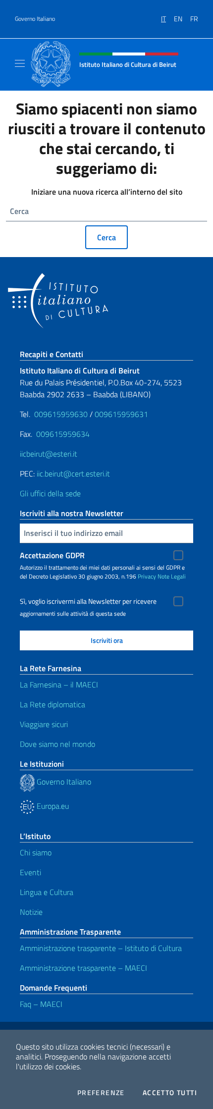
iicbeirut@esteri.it (48, 454)
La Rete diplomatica (52, 704)
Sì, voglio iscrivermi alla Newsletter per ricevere (88, 601)
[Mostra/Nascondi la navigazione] (20, 63)
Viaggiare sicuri (44, 724)
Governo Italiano (35, 18)
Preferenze (101, 1092)
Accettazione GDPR (52, 555)
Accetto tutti (170, 1092)
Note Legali (172, 576)
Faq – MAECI (41, 1004)
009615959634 (63, 434)
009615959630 (61, 414)
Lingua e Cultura (46, 892)
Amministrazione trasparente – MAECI (83, 968)
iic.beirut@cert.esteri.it (73, 473)
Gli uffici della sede (50, 493)
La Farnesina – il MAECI (59, 684)
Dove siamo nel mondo (57, 744)
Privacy (147, 576)
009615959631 (121, 414)
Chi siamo (36, 852)
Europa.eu (52, 806)
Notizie (31, 912)
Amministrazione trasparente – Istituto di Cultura (101, 948)
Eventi (30, 872)
